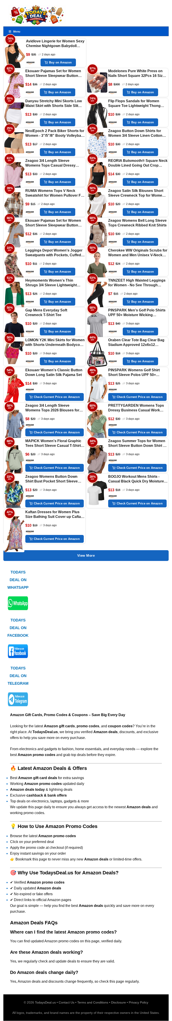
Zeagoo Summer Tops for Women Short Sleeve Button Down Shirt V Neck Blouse (137, 443)
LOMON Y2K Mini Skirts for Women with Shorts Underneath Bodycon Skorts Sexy (55, 342)
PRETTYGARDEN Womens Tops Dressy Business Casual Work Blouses (136, 408)
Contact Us (66, 1002)
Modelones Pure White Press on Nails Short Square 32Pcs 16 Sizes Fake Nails (137, 73)
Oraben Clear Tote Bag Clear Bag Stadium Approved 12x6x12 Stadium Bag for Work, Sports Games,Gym (136, 342)
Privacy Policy (138, 1002)
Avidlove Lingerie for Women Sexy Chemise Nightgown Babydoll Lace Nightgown (55, 43)
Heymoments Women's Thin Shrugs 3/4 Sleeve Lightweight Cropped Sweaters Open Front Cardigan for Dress (51, 283)
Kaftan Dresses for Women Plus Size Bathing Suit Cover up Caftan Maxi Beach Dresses (54, 514)
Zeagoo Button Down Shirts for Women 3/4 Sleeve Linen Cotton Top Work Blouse (135, 133)
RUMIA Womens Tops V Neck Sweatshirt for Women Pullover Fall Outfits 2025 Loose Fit (55, 193)
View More (86, 555)
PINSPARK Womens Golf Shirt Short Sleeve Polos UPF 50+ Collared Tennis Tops (134, 372)
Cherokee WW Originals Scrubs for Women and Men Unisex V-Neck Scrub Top (137, 253)
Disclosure (118, 1002)
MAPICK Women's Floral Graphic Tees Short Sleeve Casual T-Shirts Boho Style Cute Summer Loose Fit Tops (54, 443)
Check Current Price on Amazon (57, 397)
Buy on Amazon (60, 62)
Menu (16, 31)
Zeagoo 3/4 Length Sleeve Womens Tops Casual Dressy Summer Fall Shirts (50, 163)
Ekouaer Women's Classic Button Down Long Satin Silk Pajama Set (53, 372)
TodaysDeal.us (45, 1002)
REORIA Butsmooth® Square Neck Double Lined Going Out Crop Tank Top (138, 163)
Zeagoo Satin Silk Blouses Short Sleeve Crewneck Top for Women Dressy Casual (136, 193)
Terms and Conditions (92, 1002)
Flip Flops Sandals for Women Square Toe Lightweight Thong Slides (134, 103)
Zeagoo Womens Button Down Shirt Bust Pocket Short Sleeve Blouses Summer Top (51, 479)
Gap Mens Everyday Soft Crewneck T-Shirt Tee (46, 312)
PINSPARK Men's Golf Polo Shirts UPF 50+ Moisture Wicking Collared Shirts (137, 312)
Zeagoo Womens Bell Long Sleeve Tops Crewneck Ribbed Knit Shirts (137, 223)
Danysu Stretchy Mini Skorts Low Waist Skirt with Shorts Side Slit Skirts (53, 103)
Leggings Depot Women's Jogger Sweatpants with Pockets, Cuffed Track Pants (53, 253)
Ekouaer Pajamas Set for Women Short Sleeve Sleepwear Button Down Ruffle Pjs (53, 73)
